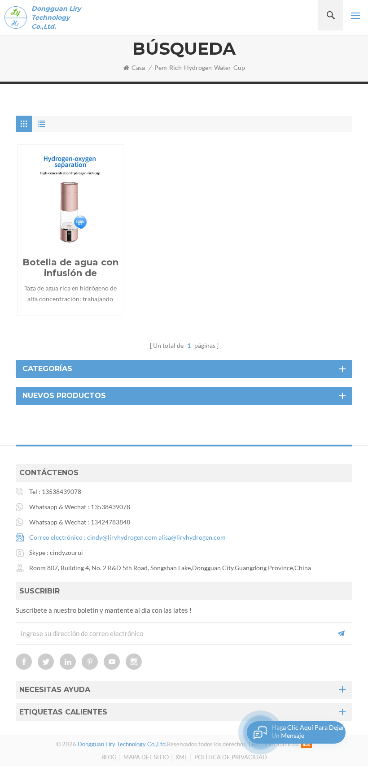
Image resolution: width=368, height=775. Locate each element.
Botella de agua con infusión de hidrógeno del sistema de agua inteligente (70, 267)
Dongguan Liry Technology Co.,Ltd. (56, 17)
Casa (138, 67)
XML (181, 757)
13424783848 (110, 522)
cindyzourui (66, 552)
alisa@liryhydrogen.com (192, 537)
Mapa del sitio (146, 757)
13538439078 (61, 491)
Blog (109, 757)
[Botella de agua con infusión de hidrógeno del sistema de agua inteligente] (70, 197)
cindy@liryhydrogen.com (122, 537)
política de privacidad (230, 757)
